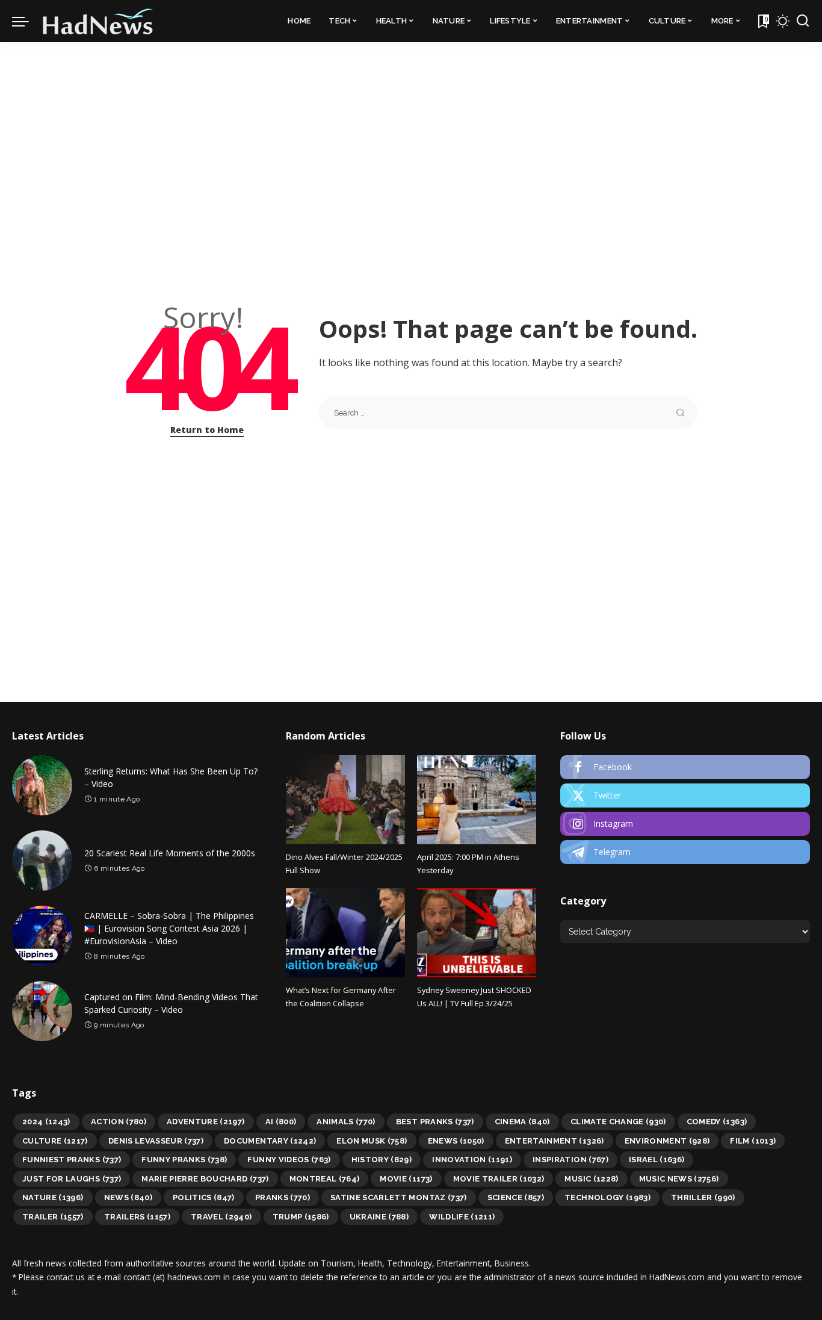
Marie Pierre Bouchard (204, 1178)
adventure (206, 1121)
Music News (679, 1178)
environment (667, 1140)
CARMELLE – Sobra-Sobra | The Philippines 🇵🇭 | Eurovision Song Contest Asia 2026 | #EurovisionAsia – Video (169, 928)
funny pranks (184, 1159)
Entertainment (554, 1140)
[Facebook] (685, 767)
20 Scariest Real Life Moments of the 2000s (169, 853)
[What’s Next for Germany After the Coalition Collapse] (345, 932)
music (591, 1178)
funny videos (288, 1159)
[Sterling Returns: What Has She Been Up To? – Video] (42, 785)
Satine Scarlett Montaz (398, 1197)
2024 (46, 1121)
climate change (618, 1121)
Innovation (472, 1159)
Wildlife (462, 1216)
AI (281, 1121)
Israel (657, 1159)
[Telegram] (685, 852)
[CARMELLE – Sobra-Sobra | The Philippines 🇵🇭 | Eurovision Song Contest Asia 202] (42, 936)
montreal (324, 1178)
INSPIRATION (570, 1159)
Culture (55, 1140)
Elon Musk (371, 1140)
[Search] (803, 21)
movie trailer (499, 1178)
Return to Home (207, 429)
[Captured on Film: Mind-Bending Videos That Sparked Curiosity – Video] (42, 1011)
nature (53, 1197)
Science (516, 1197)
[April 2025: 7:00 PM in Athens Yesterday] (476, 799)
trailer (53, 1216)
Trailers (137, 1216)
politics (204, 1197)
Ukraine (379, 1216)
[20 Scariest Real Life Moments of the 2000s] (42, 860)
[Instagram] (685, 824)
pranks (282, 1197)
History (381, 1159)
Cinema (522, 1121)
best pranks (435, 1121)
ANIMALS (346, 1121)
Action (118, 1121)
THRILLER (703, 1197)
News (128, 1197)
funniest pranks (71, 1159)
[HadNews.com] (98, 21)
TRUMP (301, 1216)
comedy (717, 1121)
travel (221, 1216)
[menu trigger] (26, 21)
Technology (607, 1197)
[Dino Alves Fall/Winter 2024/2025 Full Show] (345, 799)
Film (753, 1140)
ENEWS (456, 1140)
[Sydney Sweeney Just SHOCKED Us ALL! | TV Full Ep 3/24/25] (476, 932)
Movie (406, 1178)
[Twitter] (685, 795)
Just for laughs (71, 1178)
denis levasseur (155, 1140)
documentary (270, 1140)
